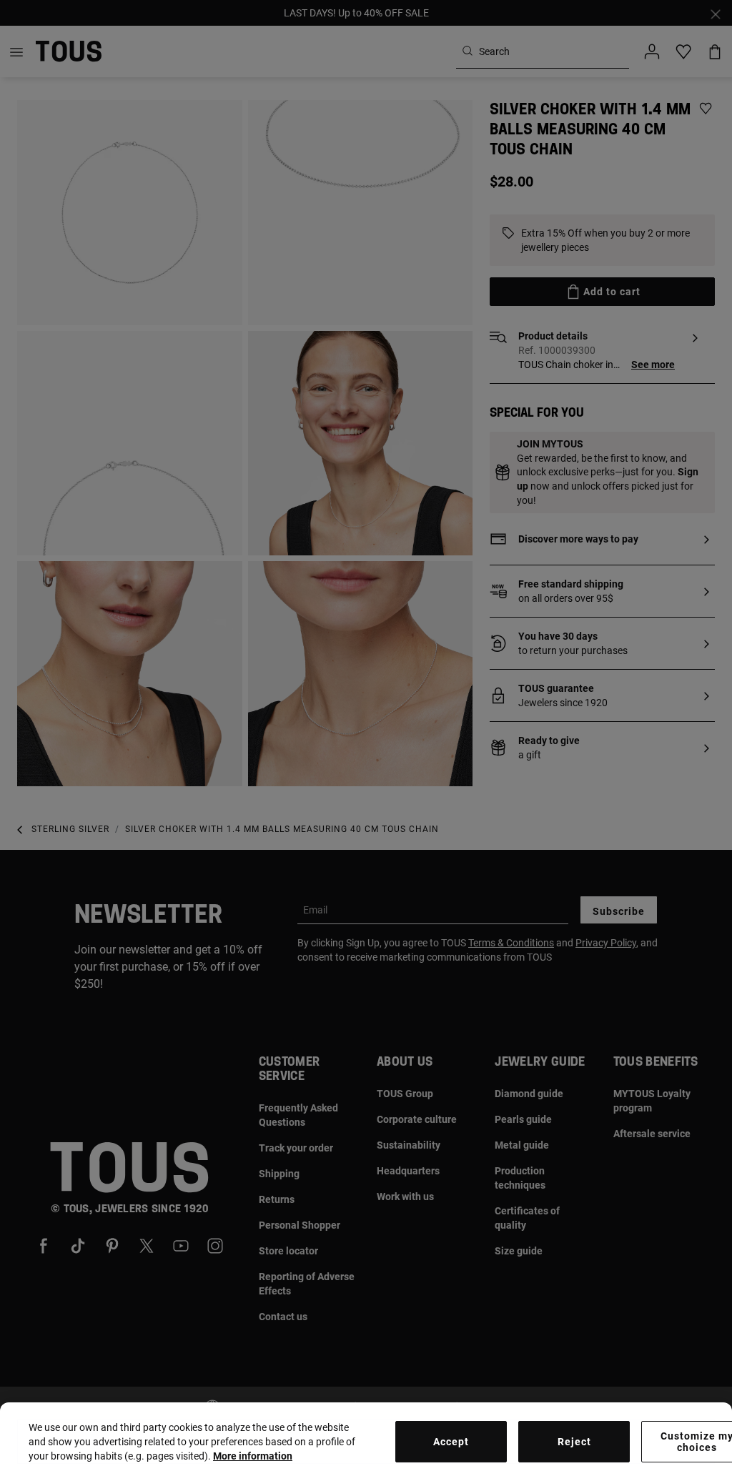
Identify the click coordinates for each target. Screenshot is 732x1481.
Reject (574, 1441)
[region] (366, 1441)
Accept (451, 1441)
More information (252, 1456)
